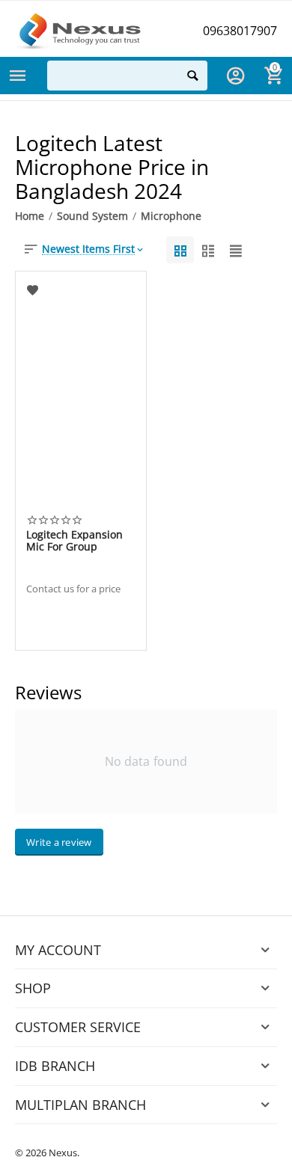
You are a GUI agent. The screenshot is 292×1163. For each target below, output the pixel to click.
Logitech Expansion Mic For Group (74, 541)
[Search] (192, 75)
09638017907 (240, 30)
